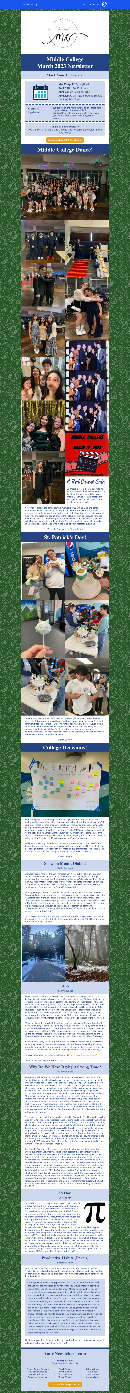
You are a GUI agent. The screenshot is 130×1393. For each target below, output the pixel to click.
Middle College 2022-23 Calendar (65, 140)
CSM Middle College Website (65, 1384)
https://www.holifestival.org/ (82, 1054)
